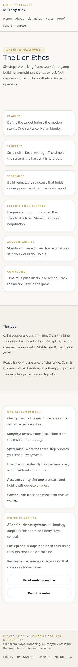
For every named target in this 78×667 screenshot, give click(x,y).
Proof (61, 18)
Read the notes (39, 593)
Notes (49, 18)
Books (7, 26)
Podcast (20, 26)
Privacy (8, 657)
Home (7, 18)
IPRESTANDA (26, 657)
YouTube (60, 657)
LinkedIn (44, 657)
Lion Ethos (34, 18)
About (19, 18)
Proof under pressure (39, 580)
